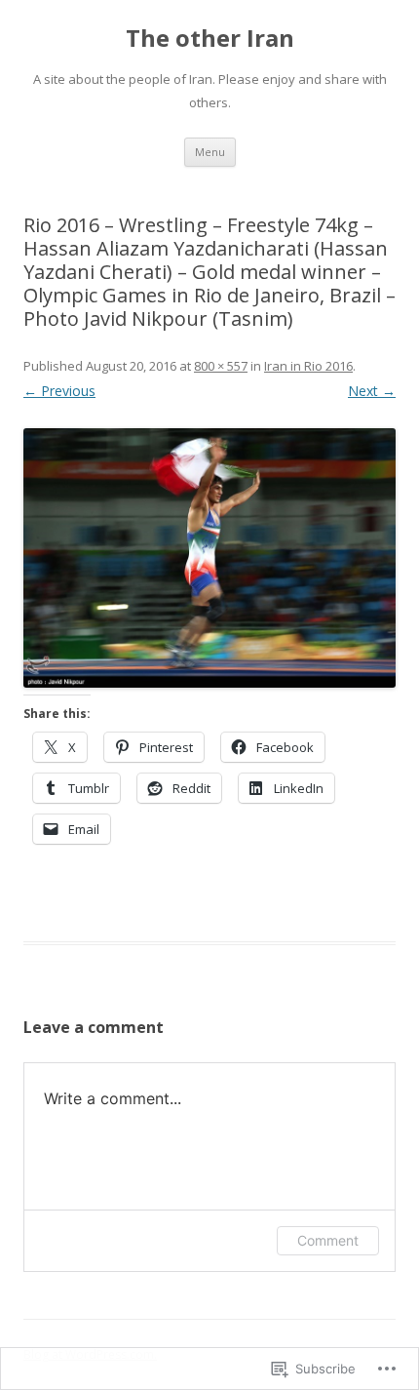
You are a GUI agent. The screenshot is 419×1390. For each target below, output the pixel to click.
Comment (328, 1240)
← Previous (59, 390)
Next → (372, 390)
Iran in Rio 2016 (308, 366)
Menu (210, 151)
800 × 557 (221, 366)
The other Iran (210, 38)
